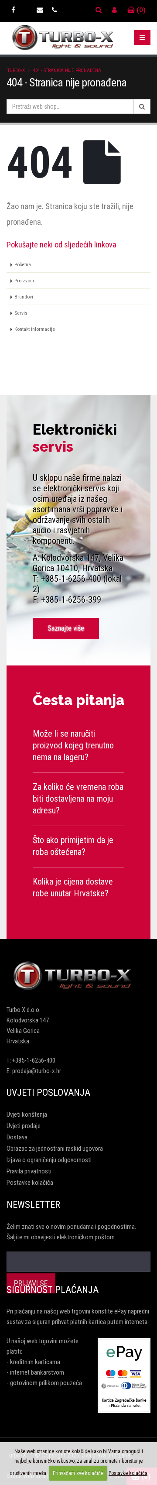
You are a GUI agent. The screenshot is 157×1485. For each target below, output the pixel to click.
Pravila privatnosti (29, 1171)
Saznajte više (66, 628)
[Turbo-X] (78, 976)
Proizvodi (24, 281)
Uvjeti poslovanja (48, 1092)
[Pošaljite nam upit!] (39, 10)
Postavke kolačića (30, 1183)
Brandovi (23, 297)
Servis (20, 313)
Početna (22, 264)
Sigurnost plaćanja (53, 1289)
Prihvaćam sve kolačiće (78, 1473)
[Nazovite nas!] (54, 10)
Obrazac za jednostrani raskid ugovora (55, 1148)
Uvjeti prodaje (24, 1126)
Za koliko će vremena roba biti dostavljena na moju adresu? (78, 799)
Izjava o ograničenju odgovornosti (49, 1160)
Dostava (17, 1137)
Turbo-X (16, 70)
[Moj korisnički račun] (114, 10)
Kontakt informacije (34, 329)
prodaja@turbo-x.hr (36, 1071)
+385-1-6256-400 (33, 1060)
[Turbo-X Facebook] (13, 10)
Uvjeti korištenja (27, 1114)
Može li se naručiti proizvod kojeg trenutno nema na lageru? (73, 745)
